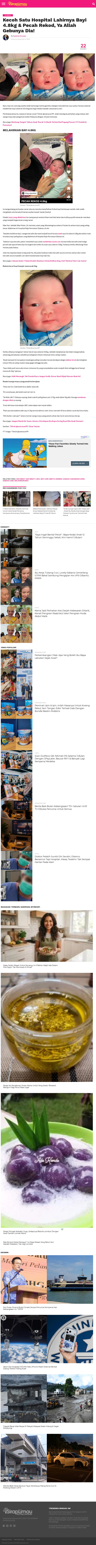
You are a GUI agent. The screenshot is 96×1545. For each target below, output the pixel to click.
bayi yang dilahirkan (17, 217)
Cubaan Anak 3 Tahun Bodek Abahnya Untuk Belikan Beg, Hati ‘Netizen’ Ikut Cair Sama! (49, 261)
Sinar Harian (34, 426)
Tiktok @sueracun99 (19, 426)
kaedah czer (8, 481)
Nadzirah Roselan (19, 36)
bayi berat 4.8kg (33, 479)
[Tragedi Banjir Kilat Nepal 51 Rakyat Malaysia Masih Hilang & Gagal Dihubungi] (47, 1422)
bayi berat (21, 479)
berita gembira (55, 479)
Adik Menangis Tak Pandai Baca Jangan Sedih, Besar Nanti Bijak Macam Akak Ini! (46, 376)
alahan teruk (71, 360)
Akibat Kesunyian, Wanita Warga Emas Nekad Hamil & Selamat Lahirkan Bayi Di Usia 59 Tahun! (45, 511)
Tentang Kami (19, 1539)
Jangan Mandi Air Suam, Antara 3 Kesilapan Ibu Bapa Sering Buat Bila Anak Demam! (47, 421)
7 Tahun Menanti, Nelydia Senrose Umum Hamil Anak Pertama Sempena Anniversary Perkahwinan (16, 511)
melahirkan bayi (21, 481)
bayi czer (45, 479)
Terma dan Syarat (33, 1539)
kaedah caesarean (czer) (74, 479)
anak (60, 233)
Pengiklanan (7, 1539)
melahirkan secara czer (52, 241)
